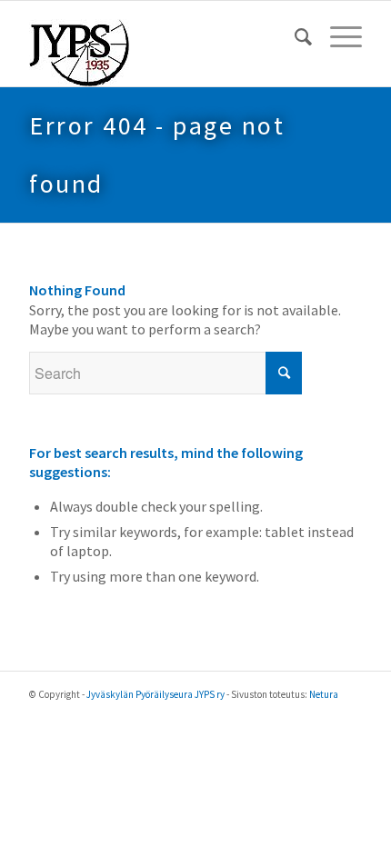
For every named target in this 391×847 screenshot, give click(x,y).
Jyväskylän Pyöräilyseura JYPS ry (155, 694)
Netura (323, 694)
